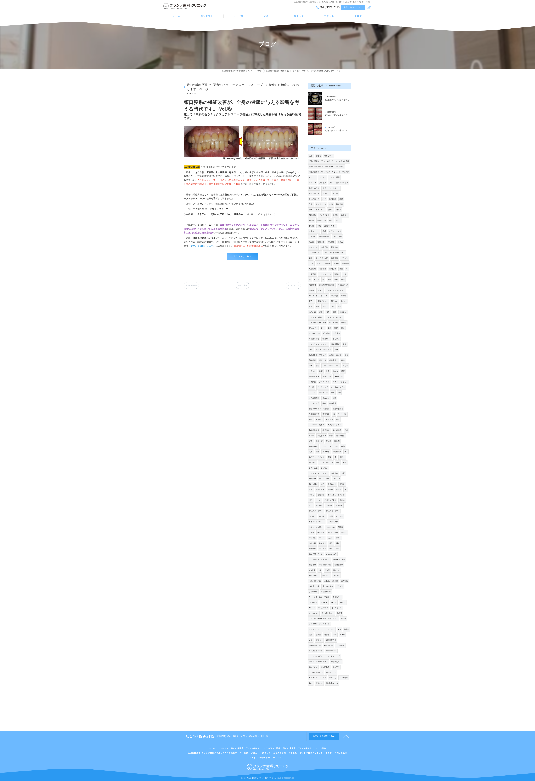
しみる (330, 537)
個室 (310, 349)
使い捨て (312, 516)
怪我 (329, 457)
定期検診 (332, 199)
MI (334, 414)
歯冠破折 (334, 295)
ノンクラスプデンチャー (318, 344)
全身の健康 (320, 489)
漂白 (310, 500)
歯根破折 (334, 258)
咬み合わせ (322, 220)
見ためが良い (328, 586)
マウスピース (343, 285)
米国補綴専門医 (325, 564)
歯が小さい (313, 667)
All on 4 (334, 602)
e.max (343, 618)
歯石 (332, 392)
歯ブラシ (344, 215)
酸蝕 (344, 462)
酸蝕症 (330, 209)
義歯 (310, 258)
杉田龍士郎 (339, 564)
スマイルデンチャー (340, 381)
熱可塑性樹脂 (314, 430)
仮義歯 (318, 634)
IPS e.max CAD (314, 333)
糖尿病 (336, 263)
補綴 (317, 451)
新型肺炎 (334, 247)
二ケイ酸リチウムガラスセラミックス (323, 618)
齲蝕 (310, 683)
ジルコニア (313, 247)
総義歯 (330, 489)
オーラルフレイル (338, 387)
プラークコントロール (329, 446)
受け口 (311, 387)
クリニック (332, 484)
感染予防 (324, 247)
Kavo (334, 634)
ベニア (338, 220)
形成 (310, 306)
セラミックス (314, 193)
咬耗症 (338, 209)
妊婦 (344, 274)
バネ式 (345, 365)
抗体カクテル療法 (316, 527)
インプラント (324, 215)
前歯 (338, 462)
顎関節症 (312, 360)
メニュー (322, 177)
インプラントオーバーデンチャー (322, 629)
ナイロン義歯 (333, 532)
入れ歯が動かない (316, 672)
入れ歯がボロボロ (331, 581)
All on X (312, 607)
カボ (310, 640)
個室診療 (339, 505)
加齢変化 (322, 543)
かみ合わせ (327, 376)
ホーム (321, 537)
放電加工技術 (314, 414)
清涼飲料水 (340, 435)
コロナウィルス (315, 252)
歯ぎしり (322, 360)
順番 (331, 435)
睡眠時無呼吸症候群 (327, 285)
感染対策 (319, 505)
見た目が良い (326, 591)
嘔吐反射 (321, 532)
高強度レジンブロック (317, 355)
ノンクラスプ (324, 381)
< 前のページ (191, 285)
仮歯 (310, 634)
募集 (343, 360)
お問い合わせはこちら (353, 7)
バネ (324, 199)
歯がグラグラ (331, 672)
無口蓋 (339, 613)
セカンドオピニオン (316, 209)
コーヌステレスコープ (331, 365)
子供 (310, 204)
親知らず (332, 268)
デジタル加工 (324, 478)
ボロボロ (322, 548)
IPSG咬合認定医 (315, 645)
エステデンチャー (334, 424)
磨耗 (336, 279)
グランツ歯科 (334, 548)
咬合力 (311, 301)
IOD (339, 629)
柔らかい (336, 338)
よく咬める (340, 645)
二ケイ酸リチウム (316, 554)
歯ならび (319, 419)
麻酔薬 (343, 322)
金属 (331, 516)
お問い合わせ (314, 188)
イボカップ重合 (330, 500)
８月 (310, 489)
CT (347, 268)
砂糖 (310, 441)
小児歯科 (326, 430)
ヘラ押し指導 (314, 338)
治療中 (346, 629)
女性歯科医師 (314, 398)
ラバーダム (342, 414)
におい (318, 500)
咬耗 (329, 279)
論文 (332, 306)
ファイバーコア (322, 258)
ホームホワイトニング (336, 494)
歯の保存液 (337, 430)
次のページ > (293, 285)
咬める (343, 532)
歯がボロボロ (314, 575)
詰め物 (311, 290)
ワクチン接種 (333, 521)
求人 (310, 365)
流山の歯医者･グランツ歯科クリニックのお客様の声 (329, 172)
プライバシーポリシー (331, 188)
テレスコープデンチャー (318, 473)
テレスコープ (314, 199)
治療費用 (312, 548)
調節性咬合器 (331, 640)
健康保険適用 (324, 236)
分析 (343, 473)
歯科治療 (321, 241)
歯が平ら (336, 667)
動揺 (336, 328)
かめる (338, 489)
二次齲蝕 (312, 381)
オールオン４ (323, 607)
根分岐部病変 (314, 376)
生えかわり (322, 435)
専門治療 (321, 494)
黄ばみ (342, 500)
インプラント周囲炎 (316, 424)
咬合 (346, 355)
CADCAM (336, 575)
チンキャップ (323, 387)
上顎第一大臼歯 (335, 355)
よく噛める (313, 591)
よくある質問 (334, 177)
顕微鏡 (337, 274)
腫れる (335, 371)
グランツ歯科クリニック (338, 182)
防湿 (310, 419)
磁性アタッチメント (316, 457)
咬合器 (326, 634)
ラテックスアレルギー (334, 317)
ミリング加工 (314, 403)
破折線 (343, 295)
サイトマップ (279, 757)
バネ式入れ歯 (314, 586)
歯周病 (335, 215)
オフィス (312, 537)
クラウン (312, 371)
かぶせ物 (326, 451)
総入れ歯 (324, 602)
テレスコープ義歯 (316, 317)
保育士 (340, 241)
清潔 (334, 311)
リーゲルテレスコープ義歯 (319, 597)
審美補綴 (326, 414)
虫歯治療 (312, 274)
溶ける (311, 494)
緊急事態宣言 (338, 408)
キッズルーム (321, 204)
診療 (317, 365)
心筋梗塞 (322, 268)
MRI (346, 451)
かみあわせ (333, 322)
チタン (325, 306)
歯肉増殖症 (313, 446)
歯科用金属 (337, 451)
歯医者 (318, 155)
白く (310, 505)
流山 (310, 155)
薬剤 (343, 446)
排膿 (343, 328)
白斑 (331, 220)
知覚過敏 (312, 215)
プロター (319, 640)
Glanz (311, 263)
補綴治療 (312, 478)
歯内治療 (334, 473)
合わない (324, 467)
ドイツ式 (312, 236)
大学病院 (344, 581)
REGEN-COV (330, 527)
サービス (312, 177)
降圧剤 (337, 441)
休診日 (342, 484)
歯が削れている (332, 683)
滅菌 (321, 311)
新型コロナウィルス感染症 (319, 408)
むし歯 (311, 225)
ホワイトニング (335, 231)
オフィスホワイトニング (318, 295)
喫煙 (338, 419)
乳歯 (346, 430)
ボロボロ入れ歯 (315, 581)
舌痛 (327, 371)
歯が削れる (325, 667)
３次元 (327, 570)
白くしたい (337, 597)
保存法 (342, 457)
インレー (339, 516)
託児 (341, 199)
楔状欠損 (312, 543)
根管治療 (339, 204)
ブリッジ (326, 193)
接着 (317, 306)
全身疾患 (345, 263)
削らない (334, 301)
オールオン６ (337, 607)
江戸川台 (312, 311)
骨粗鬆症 (331, 241)
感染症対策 (335, 344)
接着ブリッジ (323, 301)
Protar (342, 634)
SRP (339, 392)
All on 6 (342, 602)
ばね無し (343, 311)
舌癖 (321, 371)
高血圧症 (312, 268)
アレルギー (313, 328)
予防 (319, 225)
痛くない (336, 570)
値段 (331, 543)
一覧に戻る (242, 285)
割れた (343, 301)
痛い (322, 328)
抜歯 (341, 268)
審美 (339, 306)
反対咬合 (326, 333)
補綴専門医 (328, 645)
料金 (338, 543)
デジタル (312, 462)
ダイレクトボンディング (335, 290)
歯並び (311, 220)
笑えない (319, 683)
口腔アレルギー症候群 (317, 322)
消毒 (327, 311)
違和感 (340, 527)
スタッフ (312, 182)
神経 (324, 403)
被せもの (329, 419)
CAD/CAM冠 (337, 236)
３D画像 (312, 570)
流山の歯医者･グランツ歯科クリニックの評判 (326, 166)
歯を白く (332, 677)
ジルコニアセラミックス (318, 661)
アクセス (322, 182)
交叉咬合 (336, 333)
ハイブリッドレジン (316, 521)
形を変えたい (336, 661)
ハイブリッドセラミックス (334, 252)
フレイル (312, 392)
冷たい (338, 537)
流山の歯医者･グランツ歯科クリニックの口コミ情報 (329, 161)
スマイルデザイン (326, 462)
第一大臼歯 (313, 484)
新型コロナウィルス (323, 349)
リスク (316, 279)
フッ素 (328, 441)
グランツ (344, 258)
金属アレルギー (330, 225)
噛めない (326, 338)
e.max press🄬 (331, 554)
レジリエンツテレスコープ (319, 623)
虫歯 (331, 204)
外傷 (343, 279)
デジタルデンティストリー (319, 559)
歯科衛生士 (333, 360)
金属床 (311, 532)
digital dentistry (339, 559)
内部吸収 (312, 285)
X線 (320, 570)
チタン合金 (313, 467)
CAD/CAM (336, 478)
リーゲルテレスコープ (317, 677)
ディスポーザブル (316, 511)
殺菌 (344, 344)
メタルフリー (314, 231)
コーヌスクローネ (316, 650)
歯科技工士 (323, 392)
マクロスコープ (325, 274)
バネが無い (344, 677)
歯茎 (343, 371)
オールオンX (313, 613)
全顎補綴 (312, 564)
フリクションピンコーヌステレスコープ (324, 656)
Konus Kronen (331, 650)
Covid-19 (329, 505)
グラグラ (339, 586)
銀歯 (324, 231)
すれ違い (326, 398)
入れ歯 (335, 193)
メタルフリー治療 (323, 263)
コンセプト (328, 155)
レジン (320, 290)
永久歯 (311, 435)
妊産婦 (311, 241)
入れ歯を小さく (328, 613)
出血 (329, 328)
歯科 (322, 484)
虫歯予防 (319, 441)
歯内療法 (332, 403)
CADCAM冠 (313, 602)
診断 (334, 398)
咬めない (326, 575)
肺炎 (336, 349)
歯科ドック (339, 376)
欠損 (310, 451)
